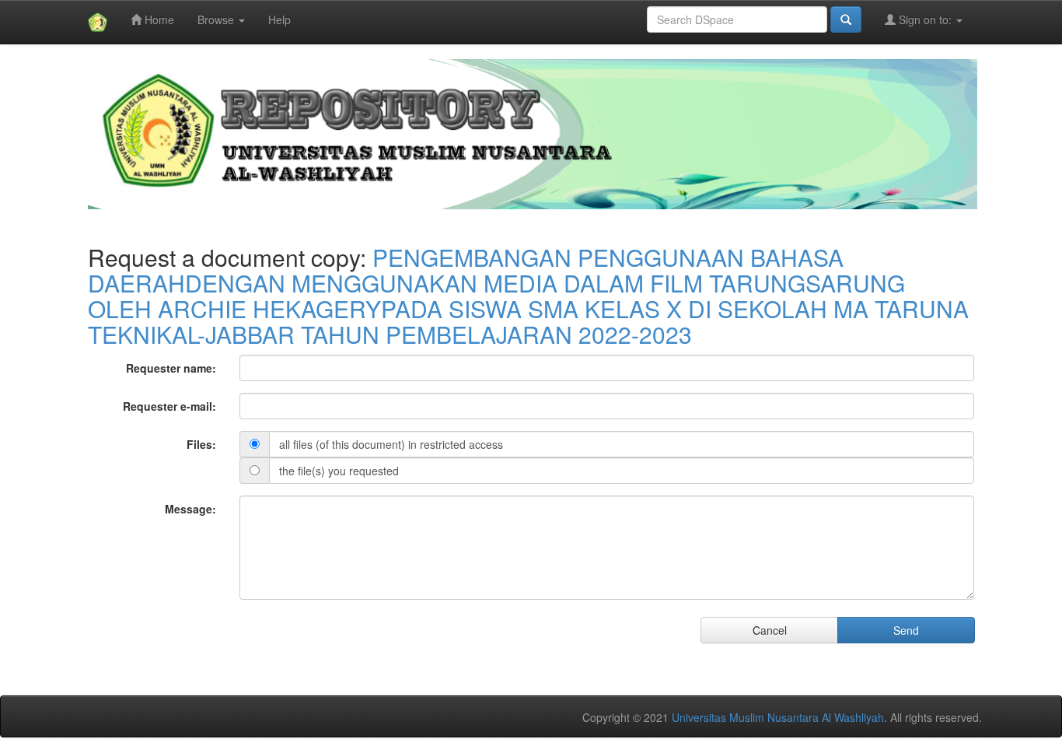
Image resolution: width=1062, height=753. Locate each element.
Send (906, 630)
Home (157, 19)
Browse (217, 19)
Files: (201, 444)
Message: (190, 509)
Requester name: (171, 368)
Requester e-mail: (169, 406)
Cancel (770, 630)
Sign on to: (925, 19)
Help (279, 19)
